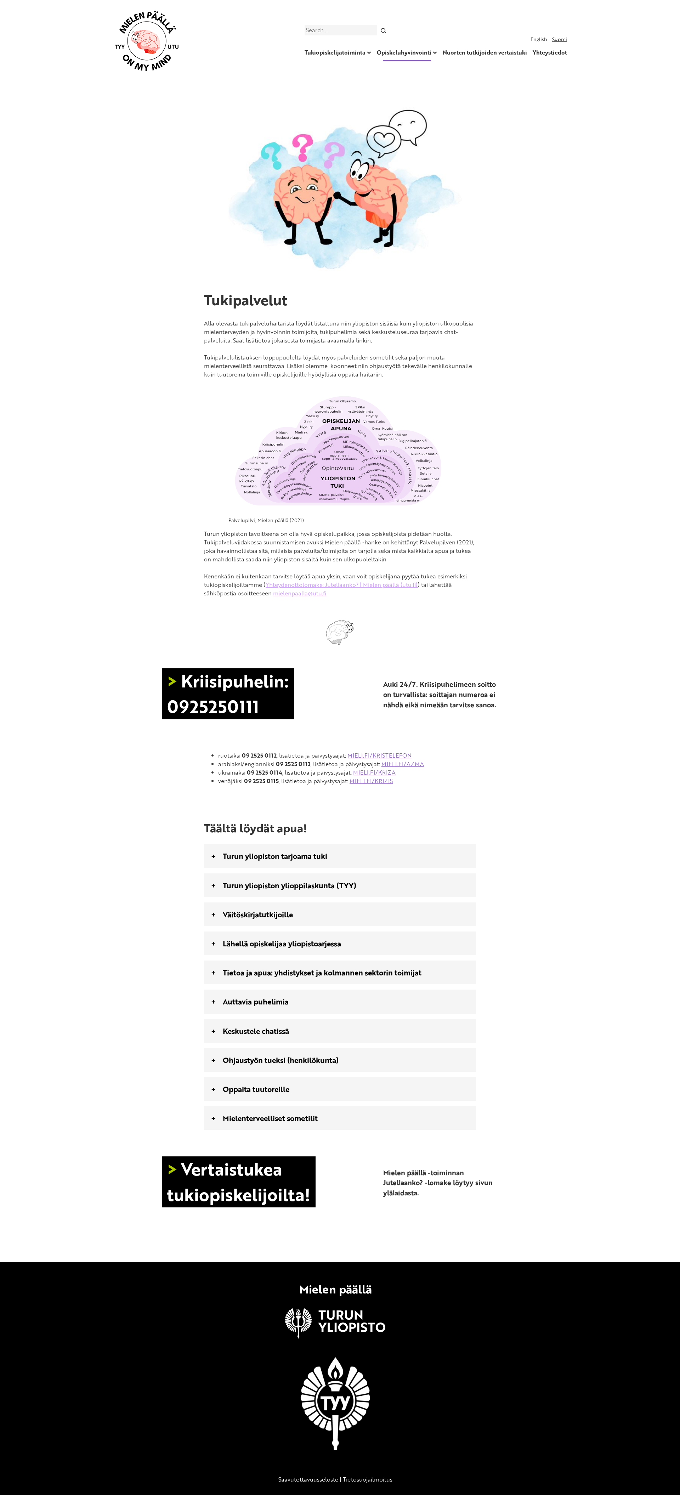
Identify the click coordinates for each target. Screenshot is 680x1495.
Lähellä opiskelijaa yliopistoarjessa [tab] (282, 943)
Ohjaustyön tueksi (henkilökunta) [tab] (281, 1059)
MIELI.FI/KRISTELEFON (379, 755)
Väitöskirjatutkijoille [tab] (258, 914)
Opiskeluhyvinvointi (404, 52)
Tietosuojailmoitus (367, 1479)
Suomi (559, 39)
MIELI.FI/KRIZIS (371, 781)
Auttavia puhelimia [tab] (256, 1001)
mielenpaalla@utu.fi (299, 593)
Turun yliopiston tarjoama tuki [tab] (275, 855)
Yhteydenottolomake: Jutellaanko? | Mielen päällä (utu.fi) (342, 585)
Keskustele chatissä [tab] (256, 1030)
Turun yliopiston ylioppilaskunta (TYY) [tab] (289, 885)
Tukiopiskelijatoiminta (335, 52)
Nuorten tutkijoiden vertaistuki (485, 52)
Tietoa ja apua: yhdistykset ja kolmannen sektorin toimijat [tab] (322, 972)
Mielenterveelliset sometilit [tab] (270, 1117)
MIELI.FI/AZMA (402, 764)
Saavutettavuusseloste (308, 1479)
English (539, 39)
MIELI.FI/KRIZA (374, 772)
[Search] (383, 30)
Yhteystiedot (550, 52)
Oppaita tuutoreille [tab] (256, 1088)
